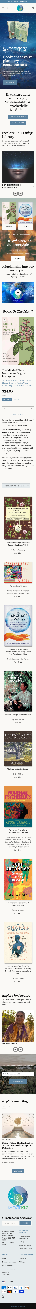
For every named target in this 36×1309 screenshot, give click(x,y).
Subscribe (16, 673)
